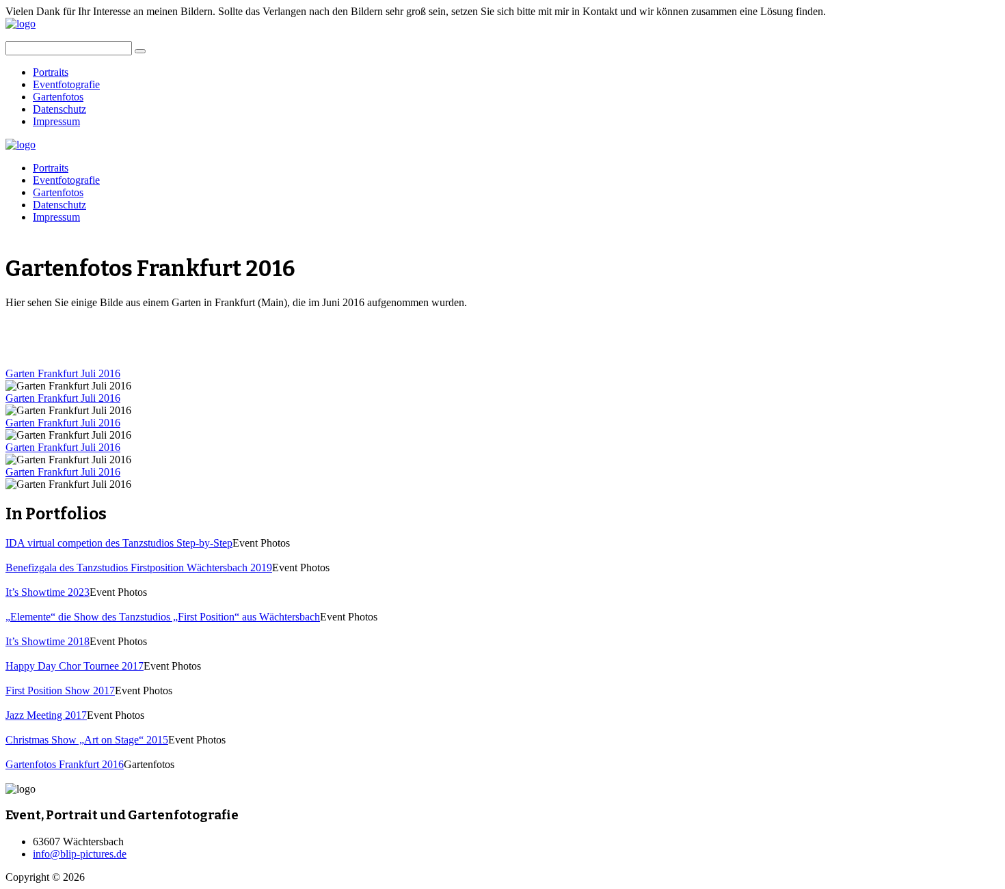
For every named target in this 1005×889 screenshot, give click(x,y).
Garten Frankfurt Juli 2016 (62, 373)
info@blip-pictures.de (79, 854)
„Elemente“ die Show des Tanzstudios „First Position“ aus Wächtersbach (162, 617)
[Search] (140, 51)
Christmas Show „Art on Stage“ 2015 (86, 740)
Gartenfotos (58, 96)
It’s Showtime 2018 (47, 641)
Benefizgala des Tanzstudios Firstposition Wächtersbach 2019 (138, 567)
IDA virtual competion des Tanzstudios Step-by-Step (118, 543)
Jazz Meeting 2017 (46, 715)
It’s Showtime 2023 (47, 592)
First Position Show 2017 (60, 690)
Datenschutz (59, 109)
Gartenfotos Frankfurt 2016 (64, 764)
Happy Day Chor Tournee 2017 (74, 666)
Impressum (56, 121)
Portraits (50, 72)
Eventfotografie (66, 84)
